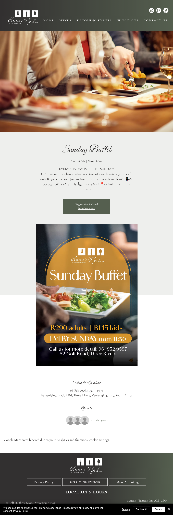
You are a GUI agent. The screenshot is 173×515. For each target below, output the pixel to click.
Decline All (141, 509)
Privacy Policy (20, 510)
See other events (86, 208)
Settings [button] (126, 509)
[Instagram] (158, 10)
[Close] (169, 509)
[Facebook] (165, 10)
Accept (158, 509)
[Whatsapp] (151, 10)
